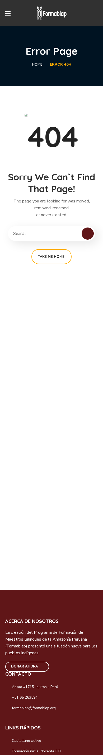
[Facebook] (10, 720)
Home (37, 64)
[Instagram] (22, 720)
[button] (96, 13)
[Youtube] (44, 720)
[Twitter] (33, 720)
